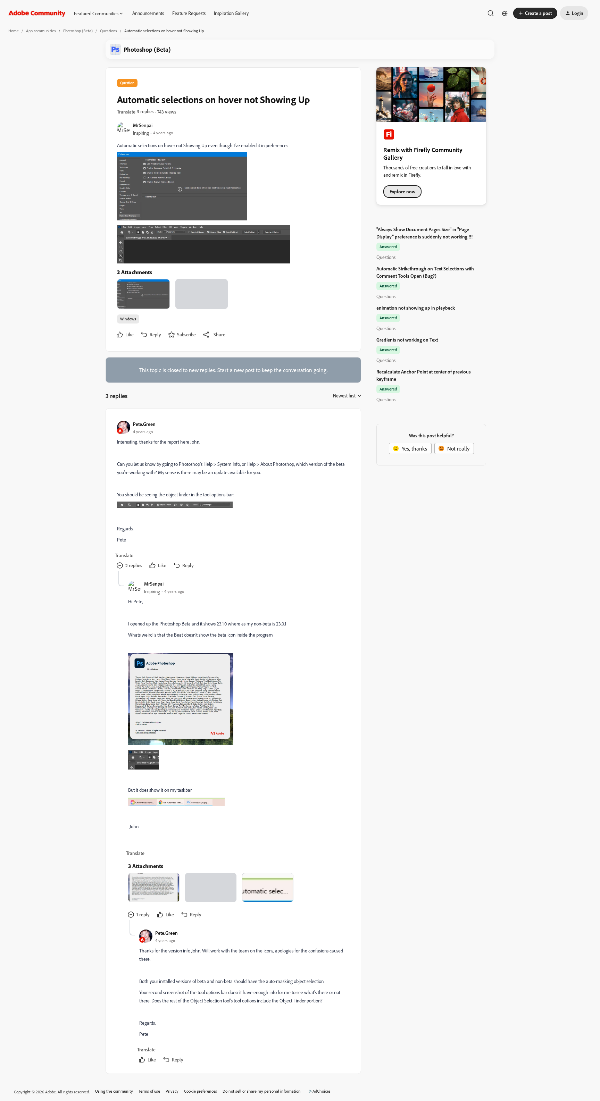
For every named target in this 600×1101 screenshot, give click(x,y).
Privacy (172, 1091)
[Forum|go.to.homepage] (37, 13)
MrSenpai (142, 125)
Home (13, 30)
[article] (233, 495)
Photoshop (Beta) (78, 30)
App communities (41, 30)
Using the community (114, 1091)
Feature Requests (189, 13)
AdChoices (321, 1091)
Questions (108, 30)
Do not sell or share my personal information (262, 1091)
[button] (535, 13)
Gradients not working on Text (407, 340)
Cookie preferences (200, 1091)
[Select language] (504, 13)
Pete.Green (144, 424)
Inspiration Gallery (231, 13)
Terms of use (149, 1091)
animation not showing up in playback (415, 308)
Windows (128, 318)
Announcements (148, 13)
